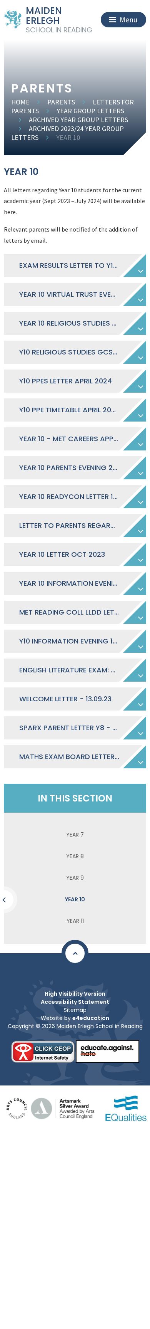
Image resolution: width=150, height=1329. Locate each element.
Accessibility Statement (75, 1002)
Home (20, 101)
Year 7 (75, 834)
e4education (90, 1018)
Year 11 (75, 921)
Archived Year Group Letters (78, 119)
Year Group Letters (90, 110)
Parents (61, 101)
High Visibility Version (75, 994)
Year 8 (75, 856)
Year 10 (68, 137)
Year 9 (75, 878)
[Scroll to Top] (75, 953)
